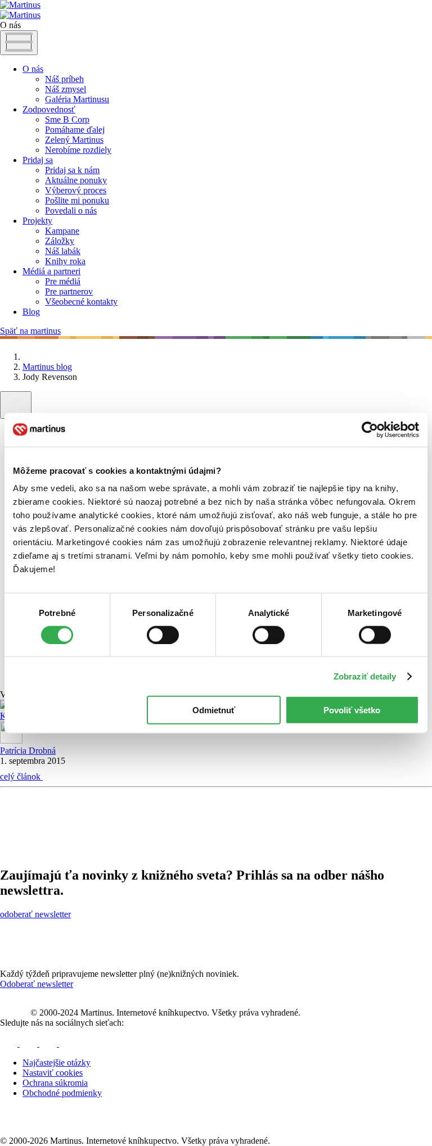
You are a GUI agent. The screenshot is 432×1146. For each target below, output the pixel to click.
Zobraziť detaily (365, 676)
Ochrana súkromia (55, 1083)
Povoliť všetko (351, 710)
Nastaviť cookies (52, 1072)
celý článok (21, 776)
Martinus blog (47, 367)
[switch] (163, 635)
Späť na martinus (30, 331)
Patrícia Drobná (28, 750)
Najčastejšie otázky (56, 1062)
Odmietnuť (213, 710)
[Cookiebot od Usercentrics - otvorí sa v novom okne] (370, 429)
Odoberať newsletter (36, 984)
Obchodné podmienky (62, 1093)
